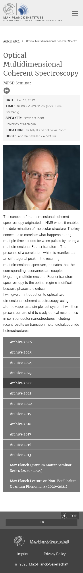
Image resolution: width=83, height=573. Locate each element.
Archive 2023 (20, 373)
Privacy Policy (55, 554)
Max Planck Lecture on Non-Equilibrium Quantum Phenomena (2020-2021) (43, 484)
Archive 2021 (20, 393)
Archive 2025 (21, 352)
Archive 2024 (21, 363)
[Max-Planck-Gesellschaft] (22, 541)
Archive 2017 (20, 434)
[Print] (6, 90)
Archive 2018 (20, 424)
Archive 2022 (21, 383)
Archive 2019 (20, 414)
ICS (41, 522)
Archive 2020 (21, 404)
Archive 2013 (20, 455)
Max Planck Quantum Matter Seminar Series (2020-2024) (40, 468)
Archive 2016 (20, 445)
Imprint (22, 554)
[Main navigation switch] (75, 13)
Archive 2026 (21, 342)
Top (73, 516)
